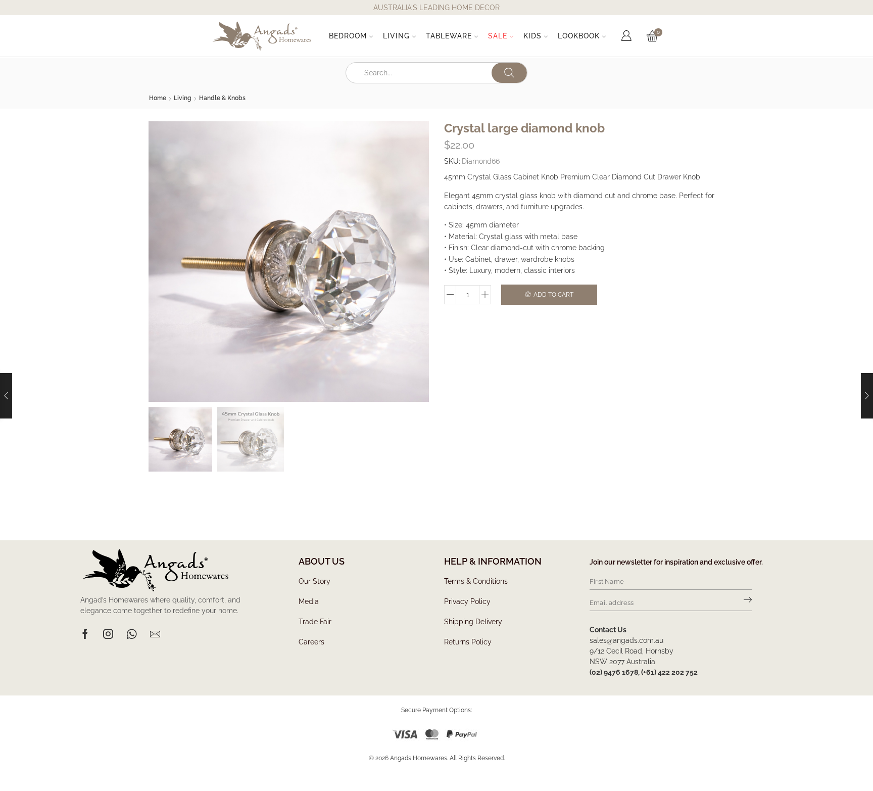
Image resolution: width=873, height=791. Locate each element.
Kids (532, 36)
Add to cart (553, 294)
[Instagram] (108, 634)
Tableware (449, 36)
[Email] (155, 634)
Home (157, 98)
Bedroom (348, 36)
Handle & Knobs (222, 98)
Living (396, 36)
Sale (497, 36)
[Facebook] (85, 634)
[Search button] (509, 73)
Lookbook (579, 36)
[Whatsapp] (131, 634)
